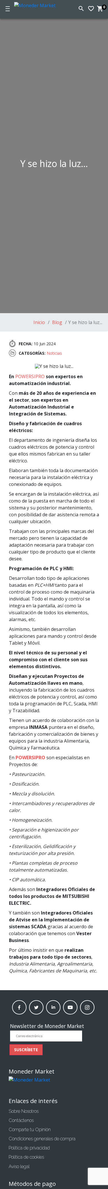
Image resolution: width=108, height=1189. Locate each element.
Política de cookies (26, 1157)
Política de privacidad (29, 1148)
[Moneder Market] (38, 4)
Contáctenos (21, 1120)
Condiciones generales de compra (42, 1138)
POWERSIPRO (30, 376)
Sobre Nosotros (24, 1111)
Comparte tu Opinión (30, 1129)
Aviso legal (19, 1166)
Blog (56, 322)
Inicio (39, 322)
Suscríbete (26, 1049)
